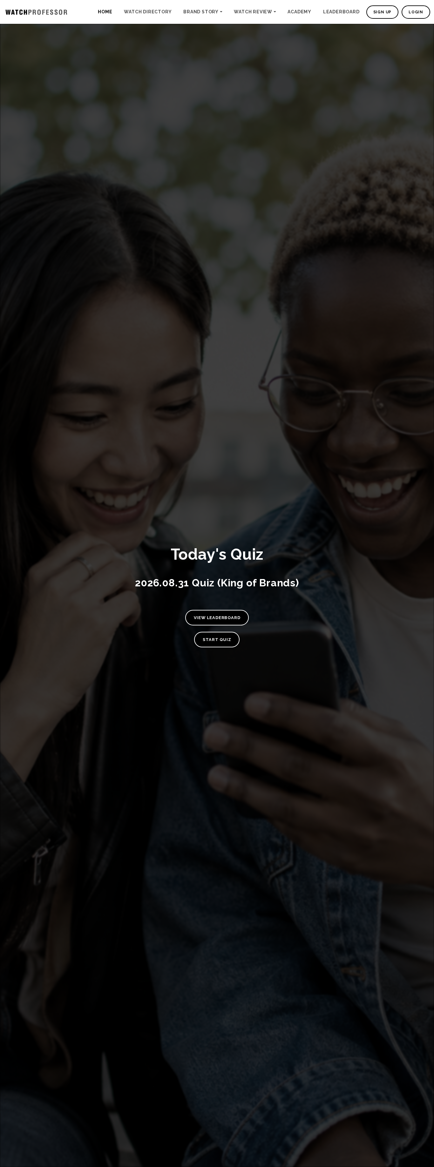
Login (416, 12)
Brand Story (201, 11)
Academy (299, 11)
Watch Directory (148, 11)
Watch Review (253, 11)
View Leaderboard (217, 617)
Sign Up (382, 12)
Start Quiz (217, 639)
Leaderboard (341, 11)
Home (105, 11)
